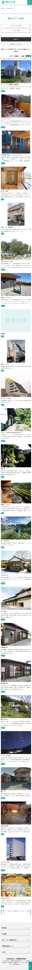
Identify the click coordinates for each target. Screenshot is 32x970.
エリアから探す (16, 30)
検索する (16, 39)
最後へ (30, 913)
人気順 (22, 56)
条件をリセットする (16, 44)
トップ (2, 8)
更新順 (16, 56)
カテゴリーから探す (16, 26)
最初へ (1, 913)
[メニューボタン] (29, 2)
